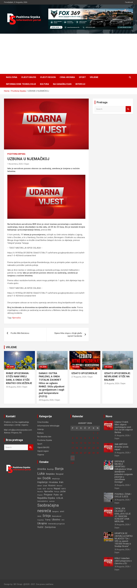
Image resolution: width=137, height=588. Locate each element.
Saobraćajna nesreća (48, 508)
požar (63, 491)
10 (73, 443)
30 (98, 453)
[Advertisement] (68, 54)
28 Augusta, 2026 (46, 400)
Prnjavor (48, 494)
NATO (63, 489)
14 (89, 443)
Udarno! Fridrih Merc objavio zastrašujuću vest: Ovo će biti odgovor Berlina (124, 427)
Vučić (40, 527)
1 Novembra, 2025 (15, 164)
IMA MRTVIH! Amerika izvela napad (121, 447)
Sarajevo (55, 511)
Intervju (80, 84)
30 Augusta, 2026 (13, 387)
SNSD (39, 516)
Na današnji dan (62, 84)
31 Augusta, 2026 (122, 435)
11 (77, 443)
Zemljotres (50, 527)
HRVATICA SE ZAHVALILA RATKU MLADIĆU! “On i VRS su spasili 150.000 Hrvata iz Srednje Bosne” (124, 539)
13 (85, 443)
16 (98, 443)
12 (81, 443)
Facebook (129, 2)
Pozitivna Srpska (16, 154)
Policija (56, 492)
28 (89, 453)
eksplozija (56, 479)
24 (73, 453)
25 (77, 453)
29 (93, 453)
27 (85, 453)
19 (81, 448)
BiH (39, 478)
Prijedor (40, 495)
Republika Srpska (46, 498)
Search (128, 109)
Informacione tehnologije (21, 84)
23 (98, 448)
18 (77, 448)
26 (81, 453)
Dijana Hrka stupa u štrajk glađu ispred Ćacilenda (68, 334)
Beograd (59, 474)
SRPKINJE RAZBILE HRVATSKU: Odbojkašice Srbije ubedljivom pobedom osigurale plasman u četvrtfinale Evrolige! (124, 471)
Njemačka (16, 318)
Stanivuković (56, 516)
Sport (82, 77)
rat (61, 494)
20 (85, 448)
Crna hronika (67, 77)
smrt (62, 511)
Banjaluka (50, 474)
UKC (62, 520)
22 (93, 448)
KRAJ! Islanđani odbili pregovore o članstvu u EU (123, 561)
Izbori (39, 486)
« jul (72, 463)
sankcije (52, 501)
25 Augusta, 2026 (111, 383)
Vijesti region (48, 77)
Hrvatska (53, 482)
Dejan (26, 164)
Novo (109, 416)
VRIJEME (11, 347)
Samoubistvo (42, 501)
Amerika (41, 469)
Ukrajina (42, 523)
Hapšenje (42, 482)
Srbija (47, 516)
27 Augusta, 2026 (78, 377)
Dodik (47, 478)
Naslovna (11, 77)
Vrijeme (94, 77)
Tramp (48, 520)
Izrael (45, 486)
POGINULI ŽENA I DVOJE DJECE (123, 495)
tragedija (40, 520)
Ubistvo (56, 519)
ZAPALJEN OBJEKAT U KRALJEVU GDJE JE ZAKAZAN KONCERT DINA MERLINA (123, 515)
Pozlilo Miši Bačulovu (20, 333)
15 (93, 443)
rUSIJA (59, 498)
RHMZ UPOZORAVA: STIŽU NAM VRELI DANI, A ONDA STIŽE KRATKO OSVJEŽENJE (19, 378)
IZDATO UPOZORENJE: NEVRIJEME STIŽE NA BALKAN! (117, 376)
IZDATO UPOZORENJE (84, 373)
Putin (56, 494)
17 (73, 448)
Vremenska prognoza (56, 524)
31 (73, 458)
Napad (57, 488)
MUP (44, 489)
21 (89, 448)
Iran (61, 482)
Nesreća (40, 492)
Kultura (44, 84)
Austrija (50, 469)
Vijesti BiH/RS (28, 77)
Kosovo (52, 485)
